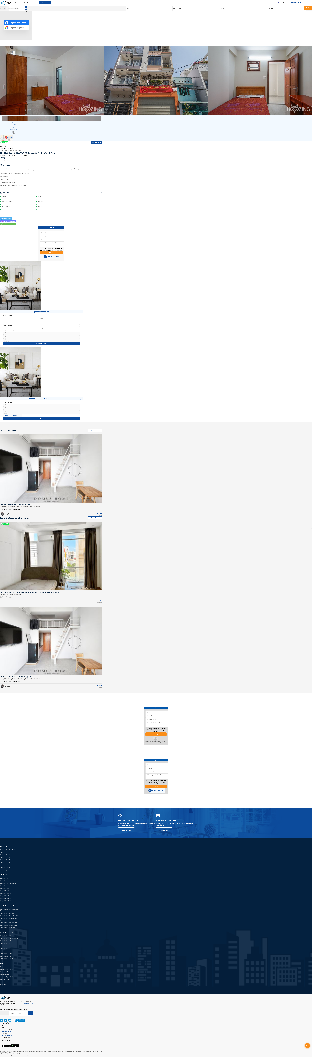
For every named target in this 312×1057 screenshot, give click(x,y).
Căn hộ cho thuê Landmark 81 (7, 913)
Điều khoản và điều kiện (5, 1055)
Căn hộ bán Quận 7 (5, 860)
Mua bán (17, 2)
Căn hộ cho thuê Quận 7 (6, 941)
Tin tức (62, 2)
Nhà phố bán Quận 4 (5, 885)
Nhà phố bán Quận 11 (5, 901)
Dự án (35, 2)
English (282, 2)
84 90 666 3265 (29, 1003)
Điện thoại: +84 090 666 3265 (7, 1006)
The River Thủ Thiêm (5, 982)
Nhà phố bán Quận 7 (5, 891)
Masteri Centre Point (5, 974)
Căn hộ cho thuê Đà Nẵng (6, 953)
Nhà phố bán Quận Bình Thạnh (8, 883)
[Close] (80, 313)
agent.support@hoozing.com (10, 1039)
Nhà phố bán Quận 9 (5, 896)
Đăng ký (41, 418)
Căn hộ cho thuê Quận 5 (6, 956)
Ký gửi (54, 2)
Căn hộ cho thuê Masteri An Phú (8, 922)
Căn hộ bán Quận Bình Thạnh (7, 850)
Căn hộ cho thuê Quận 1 (6, 943)
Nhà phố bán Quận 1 (5, 888)
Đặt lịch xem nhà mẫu (41, 344)
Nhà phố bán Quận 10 (5, 898)
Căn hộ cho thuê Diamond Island (8, 925)
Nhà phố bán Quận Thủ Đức (7, 893)
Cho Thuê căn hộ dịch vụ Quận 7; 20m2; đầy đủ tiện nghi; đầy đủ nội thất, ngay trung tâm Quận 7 (29, 592)
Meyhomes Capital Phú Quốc (7, 977)
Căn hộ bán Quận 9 (5, 867)
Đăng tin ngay (126, 830)
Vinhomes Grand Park (5, 979)
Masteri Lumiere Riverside (7, 969)
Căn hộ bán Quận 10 (5, 865)
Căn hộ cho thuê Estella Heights (8, 927)
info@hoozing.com (7, 1035)
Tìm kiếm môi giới (45, 2)
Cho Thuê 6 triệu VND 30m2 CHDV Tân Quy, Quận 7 (15, 505)
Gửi (30, 1013)
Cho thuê (27, 2)
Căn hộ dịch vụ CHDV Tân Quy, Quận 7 (11, 150)
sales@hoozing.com (7, 1031)
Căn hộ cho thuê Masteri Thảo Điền (9, 916)
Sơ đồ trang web (26, 1055)
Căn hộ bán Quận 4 (5, 857)
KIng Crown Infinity (5, 967)
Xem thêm (94, 430)
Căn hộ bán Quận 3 (5, 862)
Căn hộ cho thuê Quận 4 (6, 948)
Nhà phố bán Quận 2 (5, 878)
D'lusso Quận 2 (4, 987)
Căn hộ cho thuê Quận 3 (6, 951)
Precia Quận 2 (3, 984)
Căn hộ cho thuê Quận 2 (6, 946)
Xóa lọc (308, 8)
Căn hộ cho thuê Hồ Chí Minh (7, 936)
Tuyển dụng (72, 2)
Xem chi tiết (51, 468)
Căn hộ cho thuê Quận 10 (6, 958)
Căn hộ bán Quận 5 (5, 870)
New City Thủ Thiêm (5, 972)
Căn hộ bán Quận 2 (5, 852)
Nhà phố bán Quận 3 (5, 880)
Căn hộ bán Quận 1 (5, 855)
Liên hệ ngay (164, 830)
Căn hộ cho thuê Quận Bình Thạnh (9, 938)
